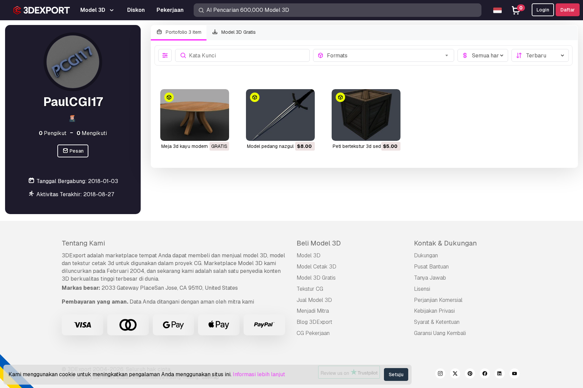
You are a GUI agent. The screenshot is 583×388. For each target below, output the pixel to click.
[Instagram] (440, 374)
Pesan (76, 151)
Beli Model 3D (319, 243)
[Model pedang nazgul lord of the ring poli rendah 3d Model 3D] (280, 115)
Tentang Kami (83, 243)
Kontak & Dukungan (445, 243)
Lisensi (422, 288)
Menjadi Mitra (313, 310)
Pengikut (52, 133)
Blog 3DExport (314, 322)
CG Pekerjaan (313, 333)
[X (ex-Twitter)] (455, 374)
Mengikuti (92, 133)
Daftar (567, 10)
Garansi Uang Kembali (440, 333)
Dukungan (426, 255)
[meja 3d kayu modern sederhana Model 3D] (194, 115)
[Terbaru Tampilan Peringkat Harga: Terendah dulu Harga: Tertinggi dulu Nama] (540, 55)
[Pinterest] (470, 374)
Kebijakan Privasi (434, 310)
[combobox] (388, 55)
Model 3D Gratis (238, 32)
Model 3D (309, 255)
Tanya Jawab (430, 277)
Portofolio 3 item (182, 32)
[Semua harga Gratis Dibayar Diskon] (482, 55)
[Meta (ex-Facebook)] (485, 374)
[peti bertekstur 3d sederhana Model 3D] (366, 115)
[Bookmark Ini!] (219, 131)
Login (542, 10)
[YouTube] (514, 374)
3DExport (74, 255)
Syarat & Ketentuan (437, 322)
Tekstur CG (310, 288)
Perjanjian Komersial (438, 300)
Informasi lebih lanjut (259, 374)
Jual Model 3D (314, 300)
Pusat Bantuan (431, 266)
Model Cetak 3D (316, 266)
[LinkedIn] (499, 374)
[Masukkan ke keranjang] (291, 131)
